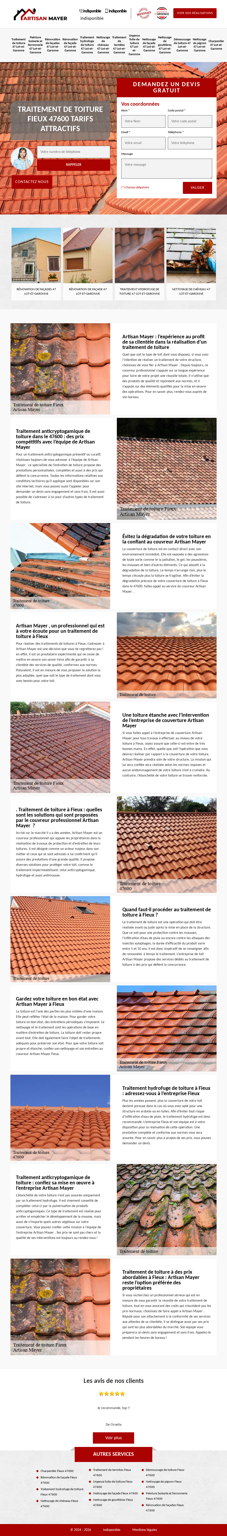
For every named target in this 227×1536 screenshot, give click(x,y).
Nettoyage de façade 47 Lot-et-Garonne (149, 45)
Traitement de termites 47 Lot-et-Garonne (119, 45)
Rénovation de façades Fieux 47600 (165, 1508)
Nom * (125, 110)
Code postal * (177, 110)
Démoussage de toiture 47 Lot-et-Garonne (182, 45)
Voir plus (113, 1438)
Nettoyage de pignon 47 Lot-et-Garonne (199, 45)
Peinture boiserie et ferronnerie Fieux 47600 (166, 1496)
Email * (125, 132)
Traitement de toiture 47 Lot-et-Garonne (19, 45)
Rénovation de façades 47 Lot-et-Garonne (52, 45)
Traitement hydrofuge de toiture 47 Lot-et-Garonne (87, 45)
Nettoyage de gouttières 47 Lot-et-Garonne (165, 45)
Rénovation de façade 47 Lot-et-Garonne (70, 45)
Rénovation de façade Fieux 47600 (59, 1480)
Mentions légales (144, 1530)
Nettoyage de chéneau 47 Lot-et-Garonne (103, 45)
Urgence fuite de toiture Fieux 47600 (113, 1484)
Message (127, 154)
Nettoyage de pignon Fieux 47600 (164, 1484)
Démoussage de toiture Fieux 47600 (165, 1472)
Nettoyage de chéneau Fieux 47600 (59, 1503)
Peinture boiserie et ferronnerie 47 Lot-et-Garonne (35, 45)
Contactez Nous (32, 182)
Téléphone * (176, 132)
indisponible (92, 11)
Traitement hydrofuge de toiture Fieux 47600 (62, 1492)
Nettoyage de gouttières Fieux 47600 (113, 1502)
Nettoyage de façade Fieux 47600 (115, 1493)
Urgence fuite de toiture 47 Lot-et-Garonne (134, 45)
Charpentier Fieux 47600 (57, 1471)
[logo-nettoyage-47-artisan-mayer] (40, 14)
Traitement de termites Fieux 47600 (112, 1472)
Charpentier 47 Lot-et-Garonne (216, 45)
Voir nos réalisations (195, 13)
